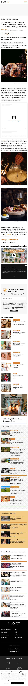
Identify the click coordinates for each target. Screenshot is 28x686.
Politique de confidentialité (17, 307)
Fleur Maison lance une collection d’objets (18, 354)
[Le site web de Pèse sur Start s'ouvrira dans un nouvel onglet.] (8, 668)
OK (14, 276)
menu (3, 140)
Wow (15, 629)
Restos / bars (5, 635)
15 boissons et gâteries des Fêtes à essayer (19, 344)
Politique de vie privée (14, 649)
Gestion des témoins (14, 651)
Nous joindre (18, 638)
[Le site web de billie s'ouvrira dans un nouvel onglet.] (19, 663)
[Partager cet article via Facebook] (2, 34)
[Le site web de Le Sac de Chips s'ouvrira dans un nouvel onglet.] (19, 668)
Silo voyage (4, 632)
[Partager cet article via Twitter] (5, 34)
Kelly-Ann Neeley (4, 29)
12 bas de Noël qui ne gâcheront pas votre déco (12, 419)
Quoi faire (4, 638)
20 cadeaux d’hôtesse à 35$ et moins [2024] (19, 322)
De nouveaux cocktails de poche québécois (18, 365)
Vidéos (16, 632)
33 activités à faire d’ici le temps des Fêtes (18, 376)
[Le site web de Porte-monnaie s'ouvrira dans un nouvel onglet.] (8, 663)
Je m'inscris (14, 310)
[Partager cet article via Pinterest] (8, 34)
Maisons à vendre (6, 629)
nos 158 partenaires (8, 678)
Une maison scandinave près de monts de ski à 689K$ (18, 387)
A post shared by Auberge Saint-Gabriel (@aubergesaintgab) (15, 136)
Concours (17, 635)
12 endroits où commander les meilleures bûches (19, 333)
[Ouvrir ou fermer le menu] (25, 2)
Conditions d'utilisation (14, 646)
